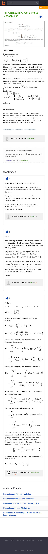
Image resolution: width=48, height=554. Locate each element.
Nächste (43, 7)
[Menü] (45, 3)
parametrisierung (30, 129)
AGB (6, 540)
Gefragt (13, 138)
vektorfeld (19, 129)
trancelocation (24, 160)
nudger (32, 216)
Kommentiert (8, 160)
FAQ (12, 540)
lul (31, 283)
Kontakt (40, 540)
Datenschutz (30, 540)
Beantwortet (15, 216)
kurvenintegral (8, 129)
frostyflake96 (30, 138)
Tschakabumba (35, 472)
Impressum (20, 540)
